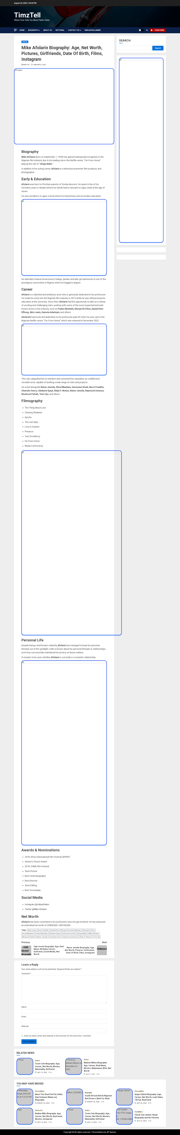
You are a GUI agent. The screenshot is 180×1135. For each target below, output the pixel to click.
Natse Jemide (42, 937)
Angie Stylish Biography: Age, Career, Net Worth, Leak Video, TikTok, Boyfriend (149, 1097)
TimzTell (27, 15)
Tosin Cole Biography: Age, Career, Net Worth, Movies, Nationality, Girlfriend (47, 1066)
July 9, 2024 (90, 1074)
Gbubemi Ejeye (55, 934)
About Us (47, 30)
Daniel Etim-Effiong (57, 930)
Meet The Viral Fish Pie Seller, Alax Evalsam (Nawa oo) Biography (49, 1097)
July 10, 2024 (142, 1121)
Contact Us (73, 30)
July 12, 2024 (42, 1072)
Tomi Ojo (96, 937)
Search (125, 40)
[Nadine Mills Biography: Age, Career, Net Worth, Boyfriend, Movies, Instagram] (25, 1116)
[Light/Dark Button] (141, 30)
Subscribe (159, 30)
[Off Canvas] (15, 30)
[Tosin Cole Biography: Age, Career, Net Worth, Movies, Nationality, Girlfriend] (25, 1066)
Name (23, 1007)
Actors (24, 42)
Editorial (60, 30)
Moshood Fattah (28, 937)
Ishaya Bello (82, 934)
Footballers (139, 1112)
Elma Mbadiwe (28, 934)
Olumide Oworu (55, 937)
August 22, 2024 (93, 1102)
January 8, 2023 (39, 65)
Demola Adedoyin (74, 930)
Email (23, 1016)
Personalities (39, 1091)
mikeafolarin (43, 904)
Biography (33, 30)
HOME (21, 30)
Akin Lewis (32, 930)
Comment (26, 973)
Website (25, 1026)
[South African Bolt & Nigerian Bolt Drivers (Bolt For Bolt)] (75, 1097)
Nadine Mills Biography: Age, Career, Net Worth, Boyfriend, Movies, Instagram (48, 1116)
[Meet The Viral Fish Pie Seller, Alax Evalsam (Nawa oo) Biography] (25, 1097)
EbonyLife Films (89, 930)
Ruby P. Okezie (85, 937)
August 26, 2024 (43, 1103)
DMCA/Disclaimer (93, 30)
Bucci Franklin (43, 930)
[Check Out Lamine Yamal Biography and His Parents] (124, 1116)
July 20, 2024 (142, 1103)
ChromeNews (98, 1132)
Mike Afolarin (40, 909)
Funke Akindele (41, 934)
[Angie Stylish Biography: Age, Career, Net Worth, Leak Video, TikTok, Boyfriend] (124, 1097)
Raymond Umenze (70, 937)
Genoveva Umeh (69, 934)
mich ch (26, 65)
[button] (147, 30)
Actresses (39, 1110)
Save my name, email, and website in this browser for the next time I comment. (57, 1036)
